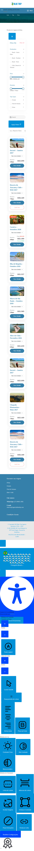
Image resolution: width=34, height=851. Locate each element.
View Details (17, 165)
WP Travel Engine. (14, 530)
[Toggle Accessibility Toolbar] (3, 543)
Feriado (9, 486)
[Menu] (28, 10)
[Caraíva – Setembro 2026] (17, 219)
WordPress (16, 532)
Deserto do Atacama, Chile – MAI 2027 (16, 187)
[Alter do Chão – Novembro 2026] (17, 328)
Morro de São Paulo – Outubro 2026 (16, 301)
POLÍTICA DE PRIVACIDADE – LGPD (17, 535)
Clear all (22, 42)
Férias (8, 482)
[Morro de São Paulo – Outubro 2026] (17, 291)
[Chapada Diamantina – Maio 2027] (17, 397)
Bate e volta (10, 492)
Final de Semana (11, 489)
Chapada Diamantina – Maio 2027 (15, 407)
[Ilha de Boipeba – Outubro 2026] (17, 256)
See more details (16, 156)
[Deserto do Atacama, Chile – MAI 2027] (17, 177)
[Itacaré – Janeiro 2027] (17, 143)
